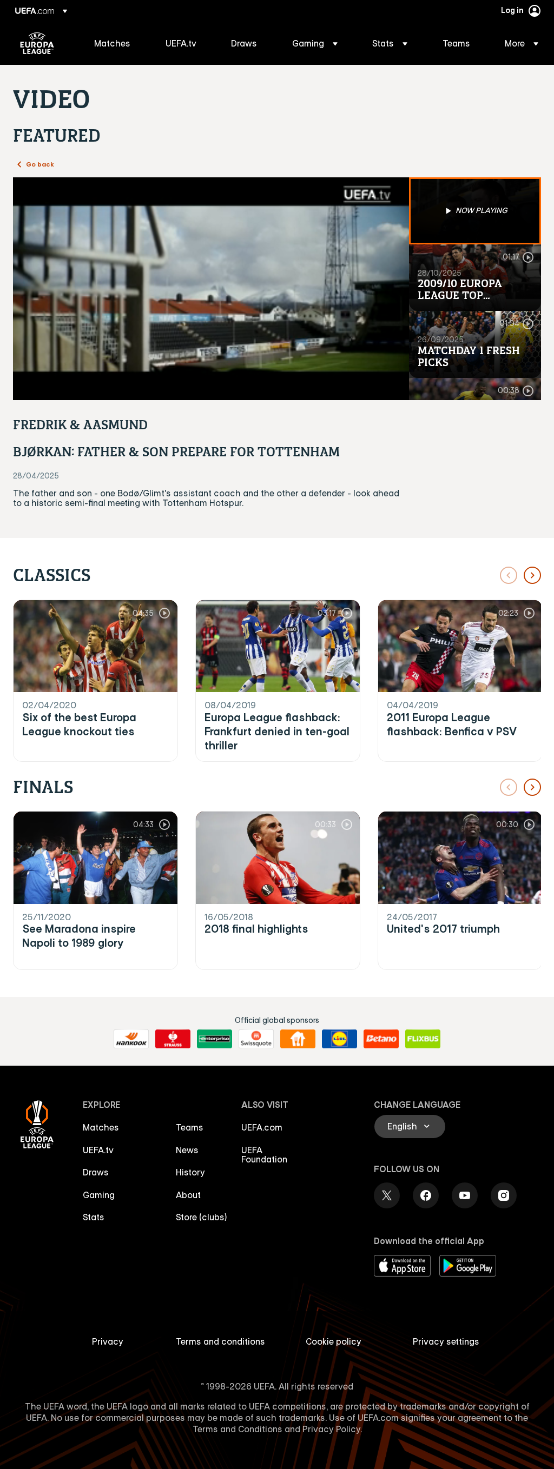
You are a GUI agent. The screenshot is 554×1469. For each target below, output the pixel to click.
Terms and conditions (220, 1341)
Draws (96, 1172)
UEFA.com (261, 1127)
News (187, 1150)
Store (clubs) (201, 1217)
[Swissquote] (256, 1039)
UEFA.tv (98, 1150)
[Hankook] (131, 1039)
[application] (211, 288)
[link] (112, 43)
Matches (101, 1127)
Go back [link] (40, 164)
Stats (93, 1217)
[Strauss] (172, 1039)
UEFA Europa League (37, 43)
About (188, 1195)
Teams (189, 1127)
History (190, 1172)
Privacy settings (446, 1341)
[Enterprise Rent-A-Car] (214, 1039)
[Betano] (381, 1039)
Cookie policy (333, 1341)
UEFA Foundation (264, 1155)
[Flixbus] (422, 1039)
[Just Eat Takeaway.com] (297, 1039)
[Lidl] (339, 1039)
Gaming (99, 1195)
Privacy (107, 1341)
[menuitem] (116, 43)
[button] (315, 43)
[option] (475, 210)
